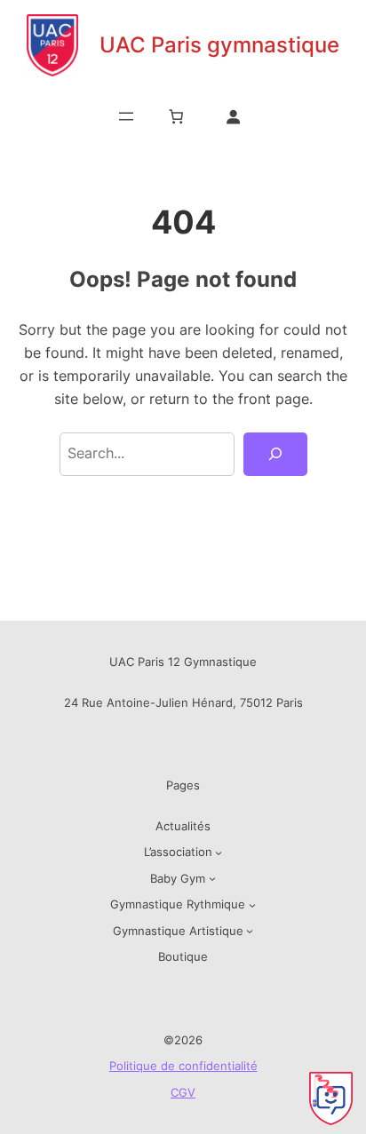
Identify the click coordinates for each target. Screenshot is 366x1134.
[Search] (274, 454)
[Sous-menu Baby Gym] (212, 878)
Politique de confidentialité (183, 1066)
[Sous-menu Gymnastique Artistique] (249, 930)
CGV (183, 1092)
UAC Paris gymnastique (219, 45)
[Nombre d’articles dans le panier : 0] (176, 116)
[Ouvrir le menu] (126, 116)
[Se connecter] (233, 116)
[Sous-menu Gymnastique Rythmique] (252, 904)
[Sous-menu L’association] (218, 852)
